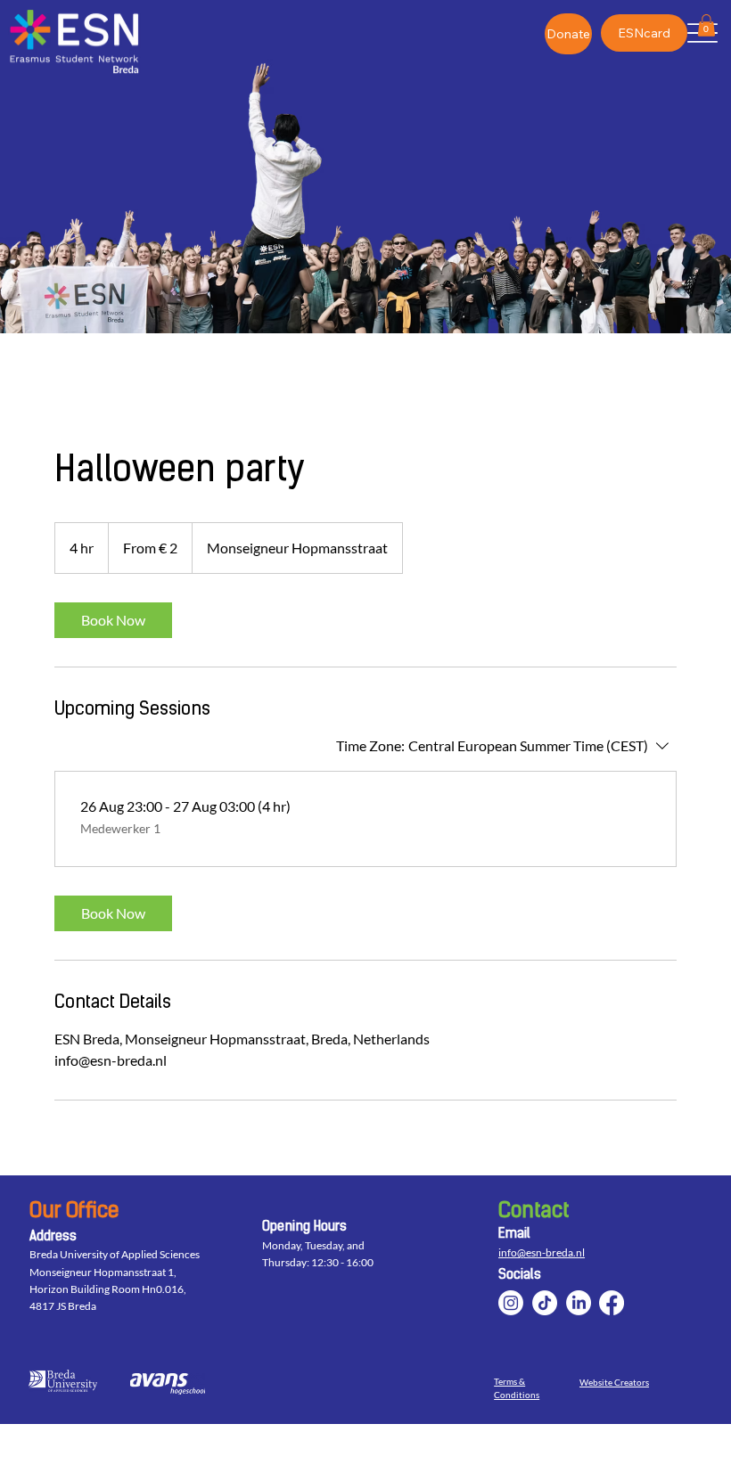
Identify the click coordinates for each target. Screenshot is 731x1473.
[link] (113, 620)
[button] (706, 25)
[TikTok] (544, 1302)
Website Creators (614, 1382)
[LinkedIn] (578, 1302)
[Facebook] (611, 1302)
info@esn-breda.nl (541, 1252)
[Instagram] (510, 1302)
